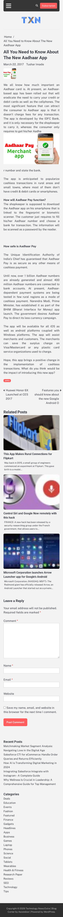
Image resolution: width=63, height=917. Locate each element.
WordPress (49, 912)
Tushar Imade (35, 64)
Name (8, 665)
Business (9, 836)
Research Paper (13, 874)
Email (8, 679)
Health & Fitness (13, 870)
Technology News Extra (38, 908)
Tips (6, 891)
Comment (11, 621)
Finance (8, 819)
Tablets (8, 861)
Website (9, 693)
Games (8, 840)
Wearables (10, 865)
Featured (9, 815)
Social (7, 857)
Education (10, 802)
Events (8, 806)
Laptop (8, 844)
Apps (7, 381)
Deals (7, 798)
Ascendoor (23, 912)
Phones (8, 849)
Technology (10, 887)
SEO (6, 882)
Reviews (8, 878)
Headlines (9, 828)
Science (8, 853)
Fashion (8, 811)
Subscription (48, 5)
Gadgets (9, 823)
